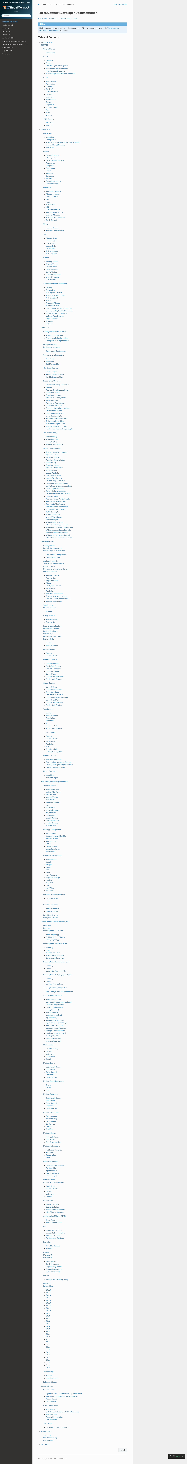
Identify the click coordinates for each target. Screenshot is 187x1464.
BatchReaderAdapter (54, 411)
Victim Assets (51, 280)
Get (47, 1090)
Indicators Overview (53, 191)
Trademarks (6, 54)
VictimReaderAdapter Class (56, 426)
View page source (120, 4)
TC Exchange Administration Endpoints (60, 73)
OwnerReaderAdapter (54, 416)
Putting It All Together (54, 679)
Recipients (50, 1152)
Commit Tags (51, 674)
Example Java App (50, 344)
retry (48, 901)
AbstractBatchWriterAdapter (57, 507)
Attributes (50, 86)
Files (47, 199)
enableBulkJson (52, 839)
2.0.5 (48, 1324)
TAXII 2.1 (49, 123)
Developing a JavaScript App (54, 551)
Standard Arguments (53, 1269)
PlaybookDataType (53, 877)
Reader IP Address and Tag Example (59, 429)
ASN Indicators (51, 1409)
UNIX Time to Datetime (55, 1212)
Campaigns (50, 166)
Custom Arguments (53, 1272)
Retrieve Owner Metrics (55, 230)
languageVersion (52, 797)
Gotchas (49, 324)
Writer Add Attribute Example (57, 525)
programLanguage (52, 810)
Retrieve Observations (54, 593)
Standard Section (49, 785)
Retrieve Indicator (52, 575)
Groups (49, 94)
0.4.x (48, 1357)
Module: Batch (48, 1045)
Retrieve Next (51, 578)
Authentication (49, 566)
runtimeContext (52, 823)
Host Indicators (52, 1414)
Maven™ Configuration (54, 335)
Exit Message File (52, 364)
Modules (49, 1375)
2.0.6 (48, 1321)
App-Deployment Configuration (55, 988)
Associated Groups (53, 392)
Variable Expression (50, 905)
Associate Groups (52, 455)
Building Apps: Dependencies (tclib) (56, 962)
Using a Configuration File (56, 971)
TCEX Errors (47, 1423)
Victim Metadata (52, 277)
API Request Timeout (54, 293)
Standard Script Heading (55, 145)
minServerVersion (52, 802)
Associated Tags (52, 400)
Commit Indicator (52, 664)
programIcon (51, 807)
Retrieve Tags (48, 634)
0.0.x (48, 1368)
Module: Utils (48, 1200)
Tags (47, 110)
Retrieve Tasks (51, 241)
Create (48, 1085)
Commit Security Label (54, 702)
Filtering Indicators (53, 194)
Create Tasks (50, 243)
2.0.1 (48, 1334)
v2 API (45, 77)
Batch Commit (51, 220)
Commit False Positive (54, 695)
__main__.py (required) (54, 1007)
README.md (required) (55, 1005)
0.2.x (48, 1362)
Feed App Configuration (52, 830)
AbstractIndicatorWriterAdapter (58, 499)
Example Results (52, 645)
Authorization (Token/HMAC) (54, 1216)
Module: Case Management (53, 1081)
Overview (49, 60)
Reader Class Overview (52, 381)
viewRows (50, 890)
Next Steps (50, 147)
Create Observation (53, 475)
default (48, 862)
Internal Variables (52, 909)
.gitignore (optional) (53, 999)
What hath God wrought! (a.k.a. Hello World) (63, 142)
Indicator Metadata (53, 215)
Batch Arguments (52, 1264)
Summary (49, 948)
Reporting (49, 321)
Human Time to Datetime (55, 1209)
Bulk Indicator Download (55, 217)
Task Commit (48, 709)
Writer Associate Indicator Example (59, 527)
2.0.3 (48, 1329)
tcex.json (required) (53, 1041)
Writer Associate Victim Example (58, 535)
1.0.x (48, 1342)
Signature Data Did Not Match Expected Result (64, 1394)
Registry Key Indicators (54, 1417)
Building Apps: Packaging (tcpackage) (57, 975)
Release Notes (48, 1286)
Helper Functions (49, 771)
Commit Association (53, 669)
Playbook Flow (51, 1168)
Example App (48, 1440)
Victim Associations (53, 274)
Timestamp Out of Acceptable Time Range (62, 1396)
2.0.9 (48, 1313)
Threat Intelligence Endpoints (57, 68)
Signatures (50, 176)
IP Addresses (51, 204)
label (47, 870)
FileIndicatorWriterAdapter (56, 501)
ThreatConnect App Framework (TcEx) (15, 44)
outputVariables (52, 898)
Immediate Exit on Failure (55, 1233)
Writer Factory (51, 437)
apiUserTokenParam (53, 792)
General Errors (48, 1390)
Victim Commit (49, 732)
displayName (51, 794)
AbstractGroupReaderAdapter (57, 390)
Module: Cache (49, 1063)
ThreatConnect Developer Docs (17, 3)
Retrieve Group (51, 619)
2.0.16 (48, 1295)
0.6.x (48, 1352)
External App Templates (55, 958)
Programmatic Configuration (57, 338)
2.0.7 (48, 1318)
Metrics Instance (52, 1137)
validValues (50, 888)
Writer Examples (52, 520)
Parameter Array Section (52, 855)
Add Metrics (50, 1139)
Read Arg (49, 1129)
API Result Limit (52, 298)
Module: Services (49, 1180)
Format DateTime (52, 1204)
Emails (48, 171)
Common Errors (7, 47)
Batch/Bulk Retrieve (53, 586)
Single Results (51, 1186)
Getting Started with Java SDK (55, 332)
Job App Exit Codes (53, 1235)
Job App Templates (53, 953)
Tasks (48, 112)
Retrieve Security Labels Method (58, 599)
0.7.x (48, 1350)
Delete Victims (51, 272)
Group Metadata (52, 184)
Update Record (51, 1077)
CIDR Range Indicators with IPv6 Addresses (62, 1412)
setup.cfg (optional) (53, 1038)
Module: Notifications (51, 1146)
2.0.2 (48, 1331)
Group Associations (53, 181)
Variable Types (51, 1176)
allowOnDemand (52, 789)
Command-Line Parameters (53, 355)
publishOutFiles (52, 818)
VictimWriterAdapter (54, 517)
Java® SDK (6, 35)
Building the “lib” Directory (56, 937)
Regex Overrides (52, 319)
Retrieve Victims (52, 264)
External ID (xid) (52, 1049)
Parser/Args (47, 1257)
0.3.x (48, 1360)
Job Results (50, 359)
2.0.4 (48, 1326)
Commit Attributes (53, 692)
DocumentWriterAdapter (55, 504)
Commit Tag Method (53, 700)
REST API (5, 28)
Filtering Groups (52, 158)
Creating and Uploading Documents (59, 311)
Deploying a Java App (51, 347)
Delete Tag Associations (55, 488)
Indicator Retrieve (50, 571)
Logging (49, 287)
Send (48, 1158)
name (48, 872)
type (47, 885)
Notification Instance (54, 1150)
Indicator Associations (54, 212)
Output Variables (52, 1173)
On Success (50, 1124)
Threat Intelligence (53, 1246)
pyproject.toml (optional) (55, 1031)
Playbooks (50, 105)
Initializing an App (52, 935)
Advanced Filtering (53, 303)
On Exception (51, 1121)
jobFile (48, 844)
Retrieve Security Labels (52, 636)
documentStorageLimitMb (56, 836)
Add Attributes (51, 470)
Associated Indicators (54, 395)
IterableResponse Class (54, 377)
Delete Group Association (55, 481)
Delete (48, 1088)
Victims (49, 115)
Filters (48, 583)
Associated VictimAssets (55, 403)
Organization (51, 1155)
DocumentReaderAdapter (55, 413)
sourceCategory (52, 846)
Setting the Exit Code (54, 1230)
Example (49, 643)
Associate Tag (51, 463)
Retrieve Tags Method (54, 601)
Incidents (49, 173)
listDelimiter (50, 800)
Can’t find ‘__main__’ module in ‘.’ (58, 1427)
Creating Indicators (50, 1405)
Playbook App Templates (55, 955)
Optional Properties (50, 561)
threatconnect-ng (50, 1438)
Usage (48, 950)
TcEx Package (48, 1372)
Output (49, 1126)
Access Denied (51, 1399)
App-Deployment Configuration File (14, 41)
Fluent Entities (51, 442)
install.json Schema (50, 915)
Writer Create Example (54, 444)
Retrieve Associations (51, 628)
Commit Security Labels (55, 676)
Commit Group (51, 687)
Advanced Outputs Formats (56, 313)
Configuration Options (54, 984)
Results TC (47, 1283)
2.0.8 (48, 1316)
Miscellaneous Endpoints (55, 71)
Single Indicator (52, 581)
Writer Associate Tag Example (57, 533)
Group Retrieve (49, 616)
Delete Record (51, 1072)
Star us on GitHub (45, 18)
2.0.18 (48, 1290)
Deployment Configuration (56, 351)
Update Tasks (51, 246)
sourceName (50, 852)
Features (49, 63)
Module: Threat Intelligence (53, 1182)
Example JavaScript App (52, 548)
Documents (50, 168)
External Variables (52, 911)
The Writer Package (50, 433)
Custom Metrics (52, 92)
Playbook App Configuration (54, 894)
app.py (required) (52, 1010)
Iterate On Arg (51, 1119)
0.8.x (48, 1347)
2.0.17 (48, 1292)
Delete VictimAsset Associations (58, 494)
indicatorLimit (51, 841)
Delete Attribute (52, 496)
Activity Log (50, 290)
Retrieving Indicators (53, 759)
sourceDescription (53, 849)
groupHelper (50, 775)
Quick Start (50, 53)
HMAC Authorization (54, 1222)
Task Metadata (51, 254)
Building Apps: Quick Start (53, 931)
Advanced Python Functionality (55, 284)
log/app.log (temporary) (55, 1020)
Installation (50, 137)
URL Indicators (51, 1420)
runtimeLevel (51, 826)
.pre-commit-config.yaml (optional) (59, 1002)
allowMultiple (51, 859)
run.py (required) (52, 1036)
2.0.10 (48, 1311)
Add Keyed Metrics (53, 1142)
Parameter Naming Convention (57, 385)
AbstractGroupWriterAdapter (57, 452)
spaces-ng (47, 1435)
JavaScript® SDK (8, 38)
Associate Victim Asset (54, 468)
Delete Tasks (50, 249)
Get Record (50, 1075)
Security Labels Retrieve (52, 626)
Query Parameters (53, 557)
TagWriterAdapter (52, 512)
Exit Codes (50, 361)
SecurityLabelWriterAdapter (56, 509)
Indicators (49, 97)
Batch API (49, 89)
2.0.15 (48, 1298)
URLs (48, 207)
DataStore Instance (53, 1067)
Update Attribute (52, 473)
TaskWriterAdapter (53, 514)
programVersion (52, 815)
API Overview (51, 81)
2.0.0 (48, 1337)
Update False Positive (54, 478)
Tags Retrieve (48, 605)
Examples (46, 1242)
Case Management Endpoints (57, 66)
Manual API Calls (52, 306)
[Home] (39, 4)
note (47, 805)
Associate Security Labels (55, 460)
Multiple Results (52, 1189)
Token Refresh (51, 1220)
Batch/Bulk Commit (53, 666)
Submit (48, 1059)
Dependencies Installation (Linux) (55, 569)
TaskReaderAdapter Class (55, 424)
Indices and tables (50, 1382)
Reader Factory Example (55, 374)
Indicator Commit (50, 660)
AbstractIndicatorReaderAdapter (58, 408)
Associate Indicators (53, 457)
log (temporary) (51, 1018)
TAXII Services (48, 119)
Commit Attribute (52, 671)
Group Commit (49, 683)
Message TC (47, 1255)
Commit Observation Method (57, 697)
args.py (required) (52, 1012)
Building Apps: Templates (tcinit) (55, 944)
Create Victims (51, 267)
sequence (49, 883)
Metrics (49, 612)
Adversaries (50, 163)
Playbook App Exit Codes (55, 1238)
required (49, 880)
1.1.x (48, 1339)
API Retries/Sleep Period (55, 295)
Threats (49, 179)
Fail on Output (51, 1116)
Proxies (49, 300)
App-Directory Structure (52, 995)
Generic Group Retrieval (55, 160)
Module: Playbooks (50, 1161)
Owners (49, 102)
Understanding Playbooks (55, 1165)
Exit (44, 1226)
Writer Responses (52, 439)
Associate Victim (52, 465)
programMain (51, 813)
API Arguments (51, 1261)
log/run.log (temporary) (54, 1025)
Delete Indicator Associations (57, 483)
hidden (48, 867)
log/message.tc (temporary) (56, 1023)
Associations (51, 84)
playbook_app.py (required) (56, 1028)
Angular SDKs (7, 51)
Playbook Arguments (54, 1267)
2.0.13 (48, 1303)
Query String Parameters (55, 767)
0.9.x (48, 1344)
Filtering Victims (52, 261)
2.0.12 (48, 1305)
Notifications (51, 99)
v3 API (45, 57)
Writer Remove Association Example (59, 538)
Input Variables (51, 1171)
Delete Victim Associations (56, 491)
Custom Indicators (53, 210)
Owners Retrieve (49, 608)
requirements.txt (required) (56, 1033)
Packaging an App (52, 940)
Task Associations (52, 251)
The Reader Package (50, 368)
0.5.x (48, 1355)
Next (122, 1450)
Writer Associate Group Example (58, 530)
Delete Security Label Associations (59, 486)
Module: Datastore (50, 1094)
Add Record (50, 1069)
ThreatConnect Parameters (53, 564)
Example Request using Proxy (57, 1280)
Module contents (52, 1378)
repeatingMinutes (52, 820)
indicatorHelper (52, 778)
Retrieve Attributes (50, 631)
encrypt (49, 865)
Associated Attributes (54, 405)
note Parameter (52, 875)
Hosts (48, 202)
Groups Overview (52, 155)
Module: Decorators (51, 1112)
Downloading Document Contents (59, 308)
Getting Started (7, 25)
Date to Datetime (52, 1207)
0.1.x (48, 1365)
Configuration (51, 140)
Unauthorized (51, 1401)
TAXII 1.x (49, 125)
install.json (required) (54, 1015)
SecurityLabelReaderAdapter (56, 418)
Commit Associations (54, 689)
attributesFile (51, 833)
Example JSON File (50, 918)
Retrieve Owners (52, 228)
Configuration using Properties (57, 341)
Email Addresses (52, 197)
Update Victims (52, 269)
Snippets (49, 1248)
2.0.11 (48, 1308)
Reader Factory (51, 372)
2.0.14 (48, 1300)
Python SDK (6, 31)
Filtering (49, 387)
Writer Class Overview (51, 448)
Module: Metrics (49, 1133)
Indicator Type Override (55, 316)
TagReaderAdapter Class (55, 421)
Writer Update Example (55, 522)
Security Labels (51, 107)
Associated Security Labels (56, 398)
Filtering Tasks (51, 238)
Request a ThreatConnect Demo (65, 18)
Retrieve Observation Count (56, 596)
